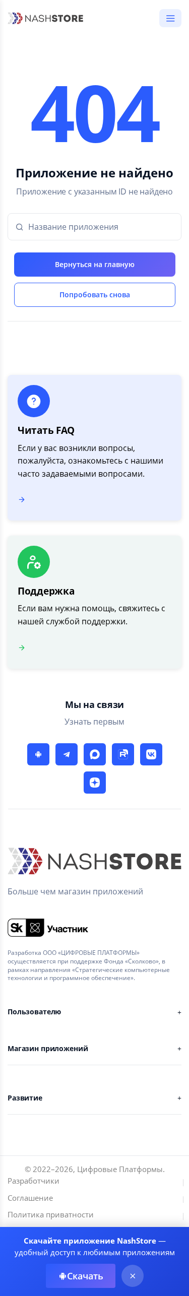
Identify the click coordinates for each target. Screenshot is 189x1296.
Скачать (85, 1276)
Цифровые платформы (120, 1169)
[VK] (151, 754)
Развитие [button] (25, 1098)
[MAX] (95, 754)
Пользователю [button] (34, 1011)
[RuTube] (123, 754)
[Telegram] (66, 754)
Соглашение (30, 1198)
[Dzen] (95, 782)
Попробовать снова (94, 294)
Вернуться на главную (95, 264)
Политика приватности (51, 1214)
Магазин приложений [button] (48, 1048)
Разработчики (33, 1181)
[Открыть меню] (170, 18)
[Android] (38, 754)
